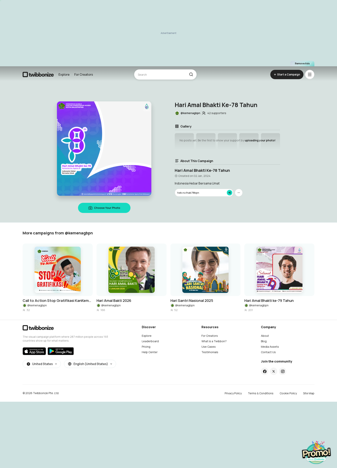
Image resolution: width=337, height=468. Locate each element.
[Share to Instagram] (283, 371)
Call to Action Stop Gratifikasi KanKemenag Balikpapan (58, 300)
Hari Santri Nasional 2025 (191, 300)
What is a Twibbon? (214, 341)
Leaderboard (150, 341)
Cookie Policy (288, 393)
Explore (64, 74)
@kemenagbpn (37, 305)
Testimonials (209, 352)
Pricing (146, 346)
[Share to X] (273, 371)
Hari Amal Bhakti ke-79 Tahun (269, 300)
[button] (191, 74)
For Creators (83, 74)
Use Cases (208, 346)
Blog (264, 341)
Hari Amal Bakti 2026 (114, 300)
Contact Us (268, 352)
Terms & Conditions (260, 393)
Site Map (308, 393)
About (265, 336)
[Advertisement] (168, 33)
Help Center (150, 352)
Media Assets (270, 346)
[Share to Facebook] (265, 371)
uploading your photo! (260, 140)
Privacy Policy (233, 393)
